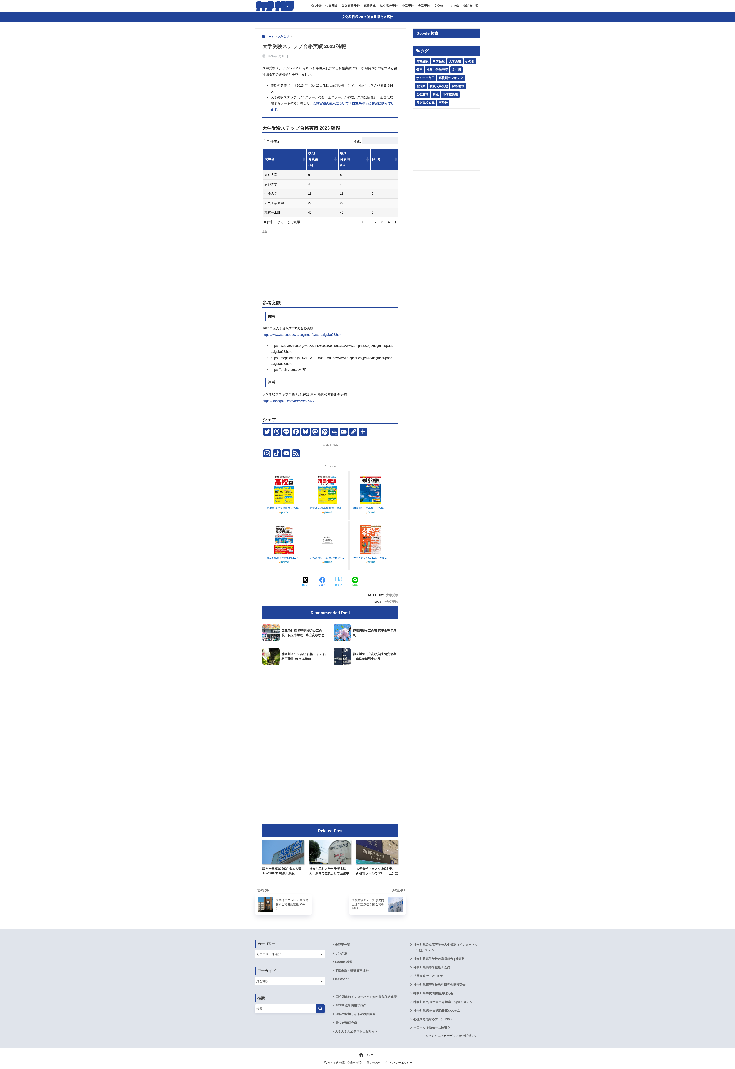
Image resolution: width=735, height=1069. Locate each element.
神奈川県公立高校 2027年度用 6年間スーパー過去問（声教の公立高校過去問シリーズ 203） (370, 508)
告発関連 (331, 5)
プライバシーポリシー (398, 1062)
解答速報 (458, 86)
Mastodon (342, 979)
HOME (369, 1055)
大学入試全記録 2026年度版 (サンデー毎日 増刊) (370, 557)
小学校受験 (450, 94)
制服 (436, 94)
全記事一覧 (471, 5)
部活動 (420, 86)
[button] (303, 159)
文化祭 (438, 5)
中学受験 (408, 5)
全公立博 (422, 94)
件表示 (275, 141)
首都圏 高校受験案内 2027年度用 (284, 508)
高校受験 (422, 61)
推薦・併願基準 (437, 69)
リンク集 (453, 5)
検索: (357, 141)
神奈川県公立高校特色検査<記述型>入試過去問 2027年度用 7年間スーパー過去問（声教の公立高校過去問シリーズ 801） (327, 557)
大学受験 (424, 5)
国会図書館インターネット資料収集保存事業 (366, 996)
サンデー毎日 (425, 78)
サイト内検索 (336, 1062)
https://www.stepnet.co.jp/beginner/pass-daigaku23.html (302, 335)
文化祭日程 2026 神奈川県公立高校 (367, 17)
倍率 (419, 69)
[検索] (320, 1008)
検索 (318, 5)
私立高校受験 (389, 5)
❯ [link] (395, 222)
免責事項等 (354, 1062)
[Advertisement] (330, 262)
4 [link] (389, 222)
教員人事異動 (439, 86)
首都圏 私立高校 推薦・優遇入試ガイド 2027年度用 (327, 508)
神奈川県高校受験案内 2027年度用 (284, 557)
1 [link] (369, 222)
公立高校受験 (350, 5)
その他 (469, 61)
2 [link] (375, 222)
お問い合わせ (372, 1062)
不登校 (443, 102)
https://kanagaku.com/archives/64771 (289, 401)
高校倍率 (370, 5)
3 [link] (382, 222)
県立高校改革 (425, 102)
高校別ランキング (451, 78)
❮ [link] (362, 222)
